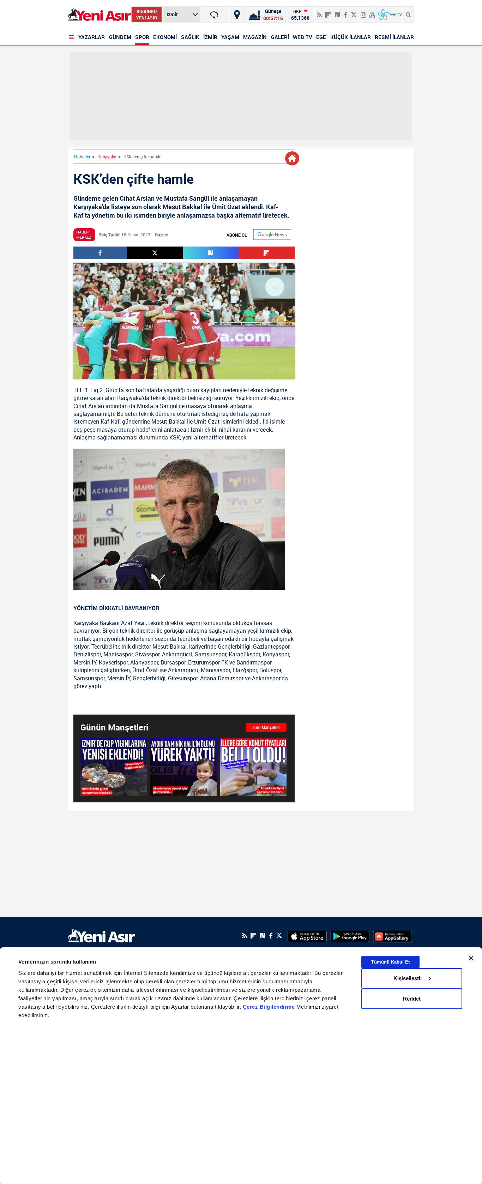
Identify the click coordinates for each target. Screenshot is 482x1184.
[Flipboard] (328, 12)
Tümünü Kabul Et (390, 961)
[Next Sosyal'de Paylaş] (337, 12)
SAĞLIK (190, 37)
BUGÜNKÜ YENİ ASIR (146, 14)
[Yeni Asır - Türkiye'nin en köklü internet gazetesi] (99, 14)
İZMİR (210, 37)
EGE (321, 37)
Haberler (82, 156)
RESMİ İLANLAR (394, 37)
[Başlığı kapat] (471, 958)
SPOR (142, 37)
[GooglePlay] (349, 936)
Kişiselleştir (407, 978)
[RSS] (319, 12)
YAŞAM (230, 37)
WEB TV (302, 37)
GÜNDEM (120, 37)
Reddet (412, 999)
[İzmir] (215, 14)
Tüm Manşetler (266, 727)
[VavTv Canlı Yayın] (390, 14)
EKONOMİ (165, 37)
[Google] (272, 234)
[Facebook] (345, 12)
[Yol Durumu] (237, 14)
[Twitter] (354, 12)
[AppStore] (307, 936)
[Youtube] (372, 12)
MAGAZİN (255, 37)
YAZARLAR (91, 37)
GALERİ (280, 37)
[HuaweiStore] (392, 936)
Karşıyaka (106, 156)
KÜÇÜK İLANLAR (350, 37)
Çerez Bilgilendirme (269, 1007)
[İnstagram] (363, 12)
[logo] (101, 935)
